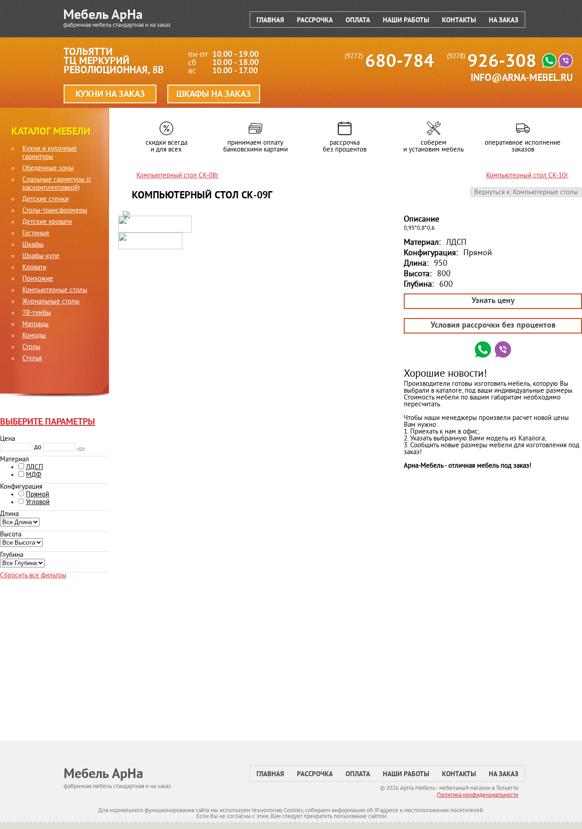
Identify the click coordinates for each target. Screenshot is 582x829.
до (37, 447)
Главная (270, 20)
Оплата (358, 20)
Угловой (38, 502)
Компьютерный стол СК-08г (177, 176)
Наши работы (406, 20)
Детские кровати (47, 222)
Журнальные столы (51, 302)
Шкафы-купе (41, 257)
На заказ (503, 20)
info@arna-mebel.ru (522, 78)
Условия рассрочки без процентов (493, 325)
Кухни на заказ (110, 95)
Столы (31, 348)
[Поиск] (81, 449)
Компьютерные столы (54, 291)
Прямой (37, 494)
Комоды (34, 336)
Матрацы (35, 325)
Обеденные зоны (48, 169)
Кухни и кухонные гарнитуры (49, 153)
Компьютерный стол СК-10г (527, 176)
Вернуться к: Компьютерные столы (526, 192)
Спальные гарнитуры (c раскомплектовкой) (56, 184)
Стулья (32, 359)
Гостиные (36, 234)
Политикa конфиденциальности (477, 795)
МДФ (33, 475)
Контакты (459, 20)
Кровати (34, 268)
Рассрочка (315, 20)
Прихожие (37, 279)
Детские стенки (45, 200)
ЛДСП (34, 467)
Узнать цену (493, 301)
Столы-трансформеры (54, 211)
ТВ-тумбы (36, 313)
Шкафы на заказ (213, 95)
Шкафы (33, 245)
